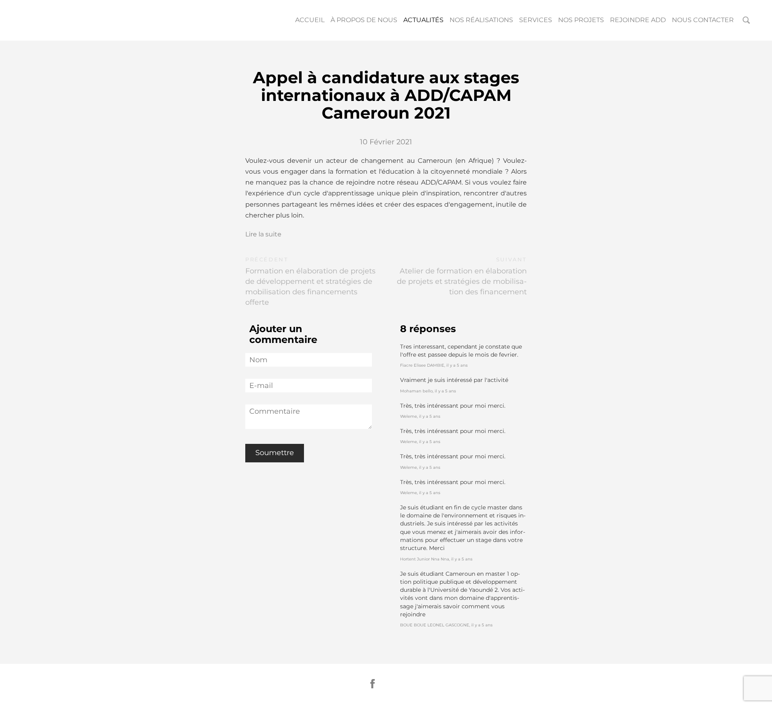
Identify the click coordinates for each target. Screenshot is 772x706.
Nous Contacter (703, 20)
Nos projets (581, 20)
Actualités (423, 20)
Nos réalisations (481, 20)
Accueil (309, 20)
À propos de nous (364, 20)
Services (535, 20)
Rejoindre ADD (638, 20)
